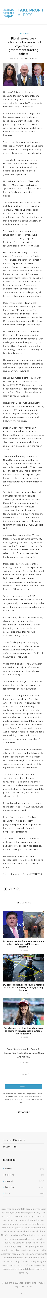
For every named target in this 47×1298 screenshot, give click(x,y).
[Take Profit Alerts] (23, 12)
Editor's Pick (10, 1175)
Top (24, 1293)
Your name (23, 1062)
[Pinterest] (14, 889)
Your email (23, 1074)
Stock (7, 1193)
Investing (9, 1181)
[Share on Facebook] (5, 889)
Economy (8, 1169)
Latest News (24, 34)
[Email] (18, 889)
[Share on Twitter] (10, 889)
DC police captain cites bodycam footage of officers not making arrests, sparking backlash (23, 987)
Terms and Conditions (14, 1140)
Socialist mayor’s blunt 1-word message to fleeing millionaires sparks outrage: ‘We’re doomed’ (23, 1031)
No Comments (31, 58)
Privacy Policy (10, 1147)
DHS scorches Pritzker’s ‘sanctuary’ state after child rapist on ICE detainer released (23, 944)
